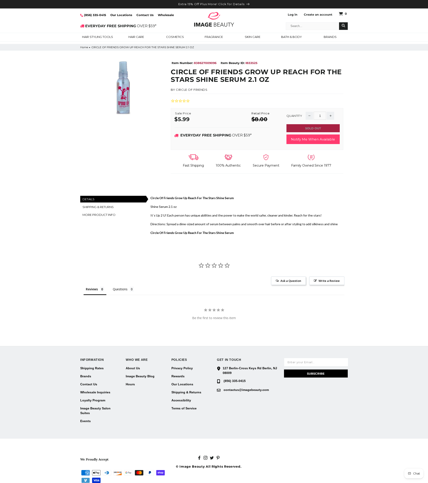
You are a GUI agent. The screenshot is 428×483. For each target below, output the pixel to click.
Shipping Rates (92, 368)
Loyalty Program (92, 400)
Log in (292, 14)
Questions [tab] (120, 289)
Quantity (294, 116)
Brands (85, 376)
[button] (97, 37)
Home (84, 47)
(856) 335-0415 (94, 15)
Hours (130, 384)
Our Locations (121, 15)
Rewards (178, 376)
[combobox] (312, 26)
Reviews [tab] (92, 289)
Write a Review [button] (329, 281)
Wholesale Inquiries (95, 392)
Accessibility (181, 400)
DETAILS (88, 199)
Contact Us (145, 15)
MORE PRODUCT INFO (98, 215)
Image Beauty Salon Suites (95, 411)
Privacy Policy (182, 368)
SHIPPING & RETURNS (98, 207)
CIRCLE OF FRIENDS (191, 89)
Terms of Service (184, 408)
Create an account (318, 14)
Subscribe (316, 373)
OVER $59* (120, 26)
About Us (133, 368)
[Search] (343, 26)
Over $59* (216, 135)
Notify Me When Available (313, 139)
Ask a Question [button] (290, 281)
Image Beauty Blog (140, 376)
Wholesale (166, 15)
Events (85, 421)
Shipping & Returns (186, 392)
